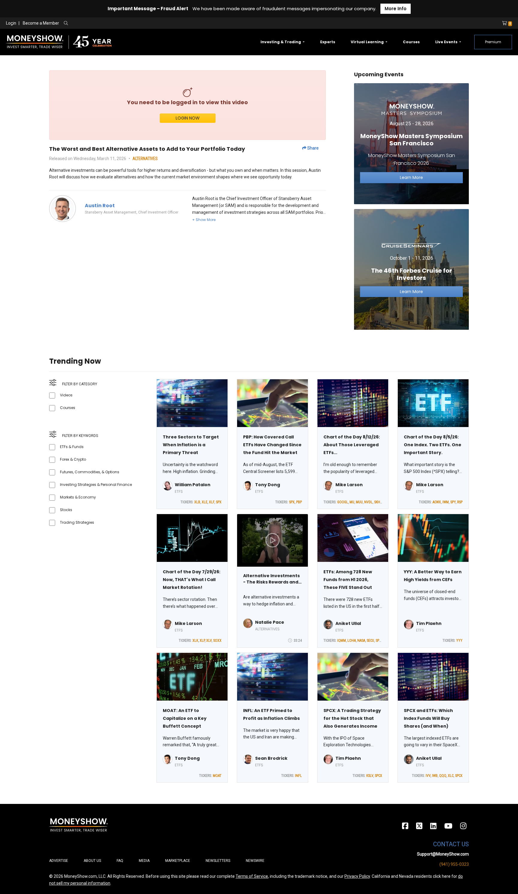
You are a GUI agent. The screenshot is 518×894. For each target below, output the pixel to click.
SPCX (379, 640)
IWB (435, 776)
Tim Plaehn (429, 623)
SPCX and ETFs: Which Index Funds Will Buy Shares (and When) (428, 718)
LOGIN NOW (188, 118)
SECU (370, 640)
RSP (460, 502)
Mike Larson (349, 485)
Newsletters (218, 861)
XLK (195, 640)
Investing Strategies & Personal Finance (96, 484)
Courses (411, 41)
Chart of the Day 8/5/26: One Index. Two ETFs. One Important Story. (432, 445)
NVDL (368, 502)
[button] (204, 219)
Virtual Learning (368, 41)
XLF (211, 502)
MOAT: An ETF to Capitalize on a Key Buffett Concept (185, 718)
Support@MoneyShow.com (443, 854)
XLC (451, 776)
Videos (66, 395)
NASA (361, 640)
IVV (428, 776)
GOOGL (342, 502)
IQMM (341, 640)
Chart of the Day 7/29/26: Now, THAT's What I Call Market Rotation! (191, 579)
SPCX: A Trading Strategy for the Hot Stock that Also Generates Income (352, 718)
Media (144, 861)
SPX (219, 502)
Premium (493, 41)
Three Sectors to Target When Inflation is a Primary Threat (191, 445)
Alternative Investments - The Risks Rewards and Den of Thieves (271, 579)
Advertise (58, 861)
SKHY (378, 502)
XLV (209, 640)
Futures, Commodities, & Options (89, 471)
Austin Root (100, 205)
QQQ (442, 776)
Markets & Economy (78, 497)
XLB (197, 502)
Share (312, 148)
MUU (359, 502)
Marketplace (177, 861)
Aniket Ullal (348, 623)
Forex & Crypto (73, 459)
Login (11, 23)
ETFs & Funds (72, 446)
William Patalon (192, 485)
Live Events (446, 41)
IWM (445, 502)
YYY (459, 640)
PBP (299, 502)
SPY (453, 502)
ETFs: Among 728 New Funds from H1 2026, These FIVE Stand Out (347, 579)
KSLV (369, 776)
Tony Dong (267, 485)
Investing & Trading (281, 41)
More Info (395, 8)
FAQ (120, 861)
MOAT (217, 776)
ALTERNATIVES (145, 158)
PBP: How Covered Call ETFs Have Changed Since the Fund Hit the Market (272, 445)
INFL (298, 776)
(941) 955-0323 (454, 864)
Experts (327, 41)
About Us (92, 861)
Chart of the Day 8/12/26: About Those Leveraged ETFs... (351, 445)
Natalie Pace (269, 622)
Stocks (66, 509)
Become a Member (41, 23)
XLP (202, 640)
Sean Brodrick (271, 758)
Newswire (255, 861)
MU (352, 502)
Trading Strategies (77, 522)
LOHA (351, 640)
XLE (204, 502)
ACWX (437, 502)
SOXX (217, 640)
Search (130, 23)
